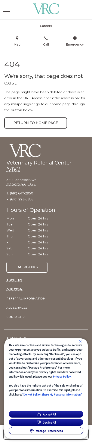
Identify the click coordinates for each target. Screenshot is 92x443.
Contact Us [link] (16, 317)
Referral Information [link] (25, 298)
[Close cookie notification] (80, 341)
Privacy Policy (62, 376)
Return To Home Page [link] (35, 123)
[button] (6, 10)
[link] (46, 8)
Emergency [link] (27, 267)
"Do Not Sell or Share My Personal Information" (52, 394)
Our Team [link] (14, 289)
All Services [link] (17, 307)
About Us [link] (14, 280)
